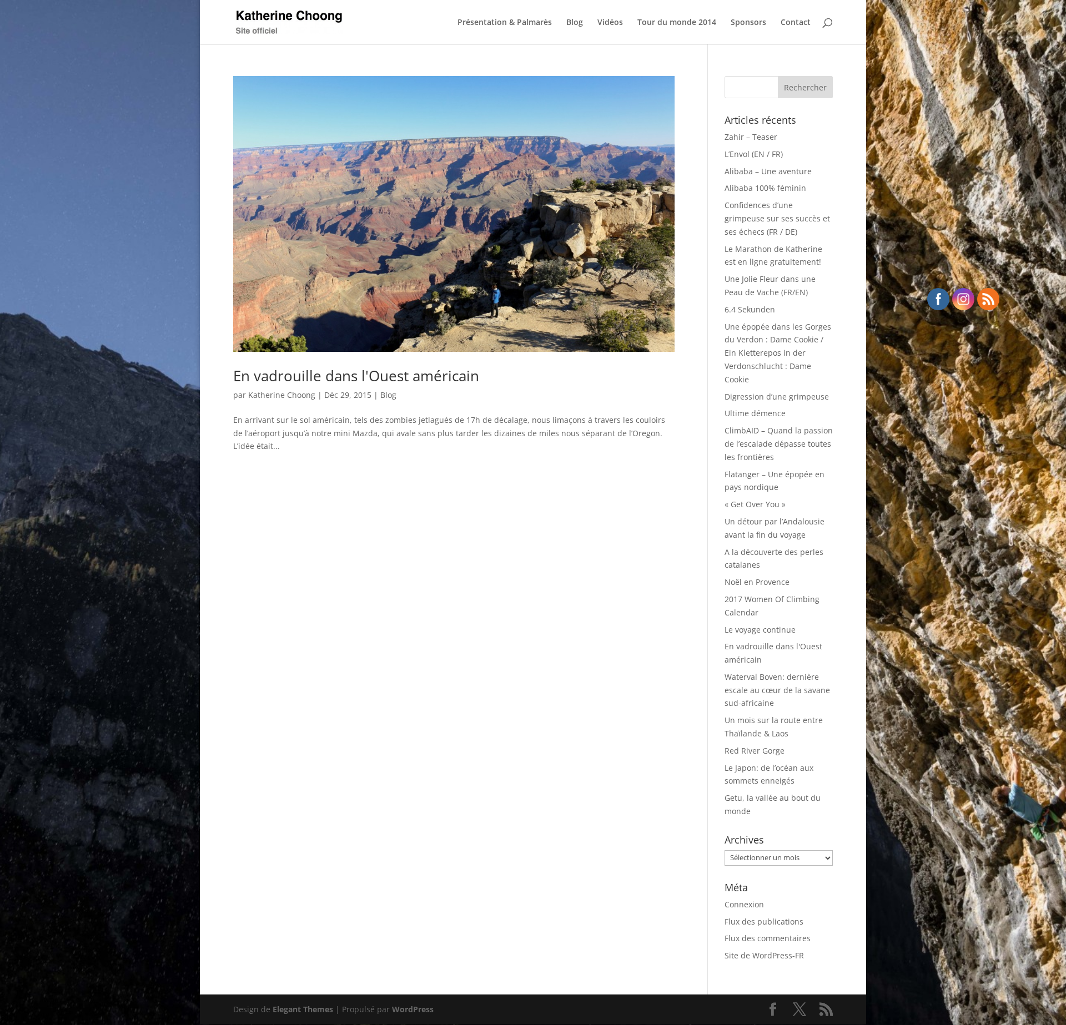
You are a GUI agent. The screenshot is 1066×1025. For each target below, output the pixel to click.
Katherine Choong (281, 395)
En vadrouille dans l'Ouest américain (356, 376)
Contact (796, 22)
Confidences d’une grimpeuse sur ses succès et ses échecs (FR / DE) (777, 218)
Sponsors (748, 22)
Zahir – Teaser (751, 137)
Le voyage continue (760, 629)
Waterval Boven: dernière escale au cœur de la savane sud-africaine (777, 690)
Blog (574, 22)
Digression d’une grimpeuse (777, 396)
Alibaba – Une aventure (768, 171)
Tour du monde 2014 (676, 22)
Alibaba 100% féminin (765, 188)
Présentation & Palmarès (504, 22)
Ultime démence (755, 413)
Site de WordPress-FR (764, 955)
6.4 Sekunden (750, 309)
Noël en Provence (757, 582)
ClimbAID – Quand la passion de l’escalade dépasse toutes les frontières (779, 443)
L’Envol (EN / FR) (754, 154)
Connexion (744, 904)
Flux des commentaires (768, 938)
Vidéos (610, 22)
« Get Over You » (755, 504)
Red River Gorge (755, 750)
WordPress (413, 1009)
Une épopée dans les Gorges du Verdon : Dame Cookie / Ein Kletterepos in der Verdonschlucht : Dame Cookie (778, 353)
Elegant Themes (303, 1009)
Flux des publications (764, 921)
